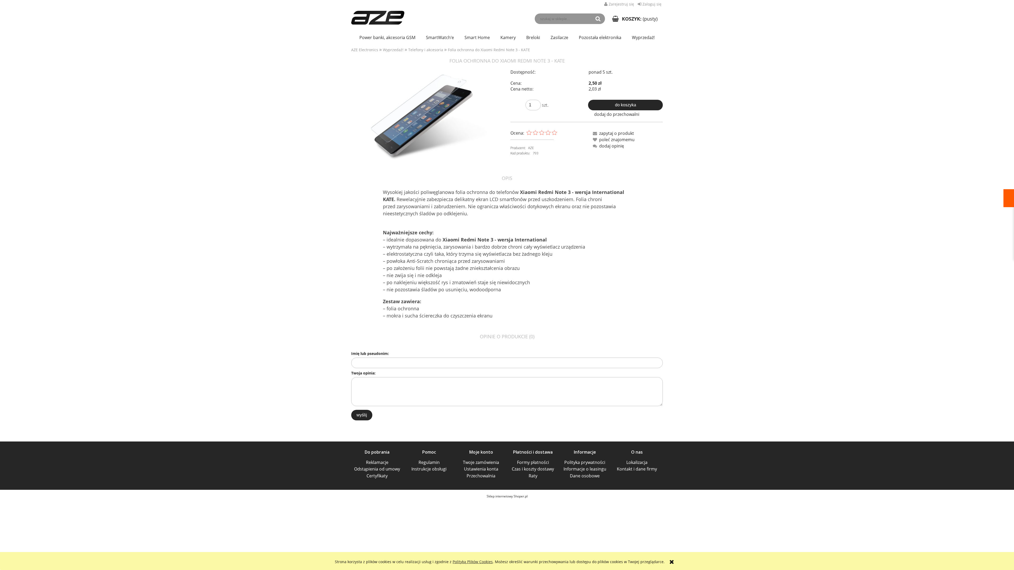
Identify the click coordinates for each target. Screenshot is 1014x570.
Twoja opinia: (363, 373)
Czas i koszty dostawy (533, 469)
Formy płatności (533, 462)
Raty (533, 475)
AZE (531, 148)
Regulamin (429, 462)
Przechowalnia (481, 475)
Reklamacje (377, 462)
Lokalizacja (636, 462)
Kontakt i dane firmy (637, 469)
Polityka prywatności (584, 462)
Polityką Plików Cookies (473, 561)
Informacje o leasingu (585, 469)
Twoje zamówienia (481, 462)
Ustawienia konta (481, 469)
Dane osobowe (585, 475)
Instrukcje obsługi (429, 469)
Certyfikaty (377, 475)
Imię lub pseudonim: (370, 353)
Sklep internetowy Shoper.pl (507, 496)
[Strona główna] (377, 15)
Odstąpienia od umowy (377, 469)
